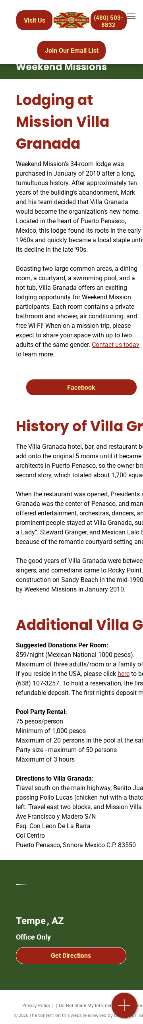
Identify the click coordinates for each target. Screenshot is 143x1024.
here (123, 674)
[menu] (131, 16)
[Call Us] (124, 1009)
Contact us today (115, 344)
